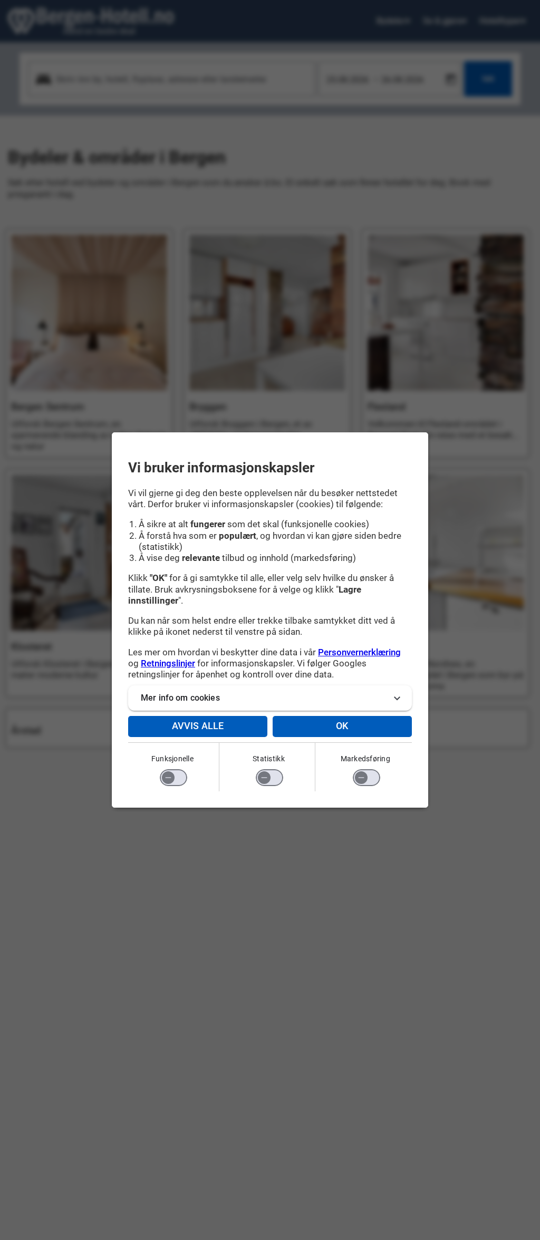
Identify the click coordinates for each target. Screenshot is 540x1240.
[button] (270, 698)
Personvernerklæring (359, 652)
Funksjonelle (172, 758)
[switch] (173, 777)
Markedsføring (365, 758)
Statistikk (269, 758)
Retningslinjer (168, 663)
